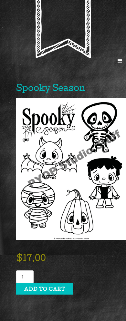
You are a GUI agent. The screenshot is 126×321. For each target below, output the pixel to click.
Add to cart (44, 289)
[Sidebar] (6, 61)
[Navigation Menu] (119, 61)
